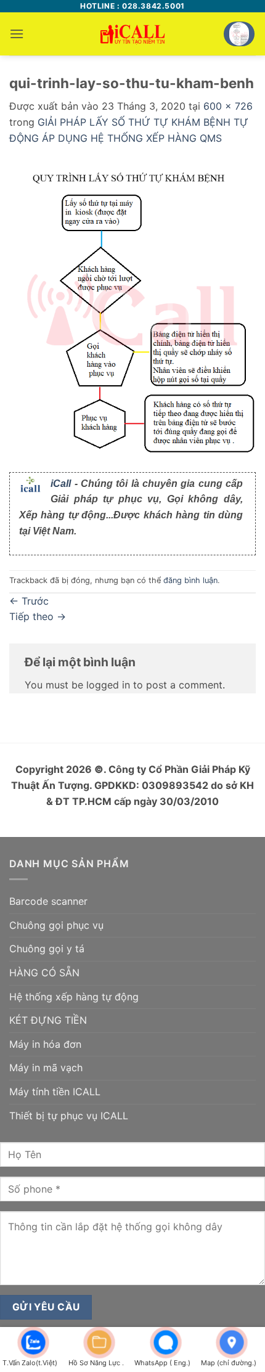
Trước (29, 601)
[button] (16, 33)
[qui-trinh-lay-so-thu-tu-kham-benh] (132, 309)
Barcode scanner (48, 901)
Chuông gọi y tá (46, 948)
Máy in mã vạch (46, 1067)
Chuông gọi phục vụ (56, 925)
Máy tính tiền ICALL (54, 1091)
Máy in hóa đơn (45, 1044)
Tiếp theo (37, 616)
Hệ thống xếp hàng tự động (74, 996)
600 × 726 (228, 106)
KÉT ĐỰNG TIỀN (48, 1020)
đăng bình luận (190, 580)
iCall (61, 483)
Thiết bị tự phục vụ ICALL (68, 1115)
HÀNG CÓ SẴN (44, 972)
